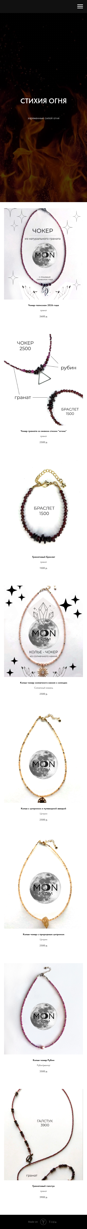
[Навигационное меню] (80, 6)
